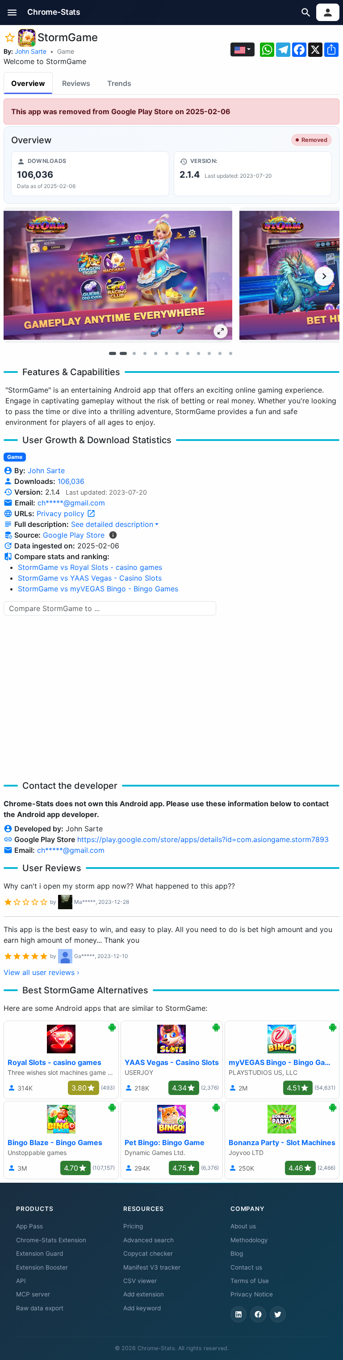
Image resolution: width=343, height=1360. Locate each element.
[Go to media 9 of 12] (198, 353)
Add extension (143, 1294)
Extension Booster (42, 1267)
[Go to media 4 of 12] (144, 353)
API (21, 1280)
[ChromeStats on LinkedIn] (238, 1314)
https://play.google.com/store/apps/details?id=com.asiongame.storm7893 (203, 839)
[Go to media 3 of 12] (134, 353)
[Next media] (324, 276)
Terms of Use (249, 1280)
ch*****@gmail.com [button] (71, 502)
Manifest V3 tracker (151, 1267)
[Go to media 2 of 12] (123, 353)
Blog (236, 1253)
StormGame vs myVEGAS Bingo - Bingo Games (98, 588)
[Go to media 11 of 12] (219, 353)
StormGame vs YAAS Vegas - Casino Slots (90, 577)
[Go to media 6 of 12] (166, 353)
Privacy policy (62, 513)
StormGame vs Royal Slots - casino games (90, 567)
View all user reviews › (41, 972)
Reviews (76, 83)
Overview (28, 83)
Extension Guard (39, 1253)
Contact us (246, 1267)
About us (243, 1226)
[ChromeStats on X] (278, 1314)
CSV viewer (140, 1280)
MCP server (33, 1294)
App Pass (29, 1226)
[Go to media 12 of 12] (230, 353)
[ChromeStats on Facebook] (258, 1314)
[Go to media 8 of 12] (187, 353)
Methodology (249, 1240)
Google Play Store (74, 534)
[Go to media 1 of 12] (112, 353)
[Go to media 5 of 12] (155, 353)
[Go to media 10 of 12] (209, 353)
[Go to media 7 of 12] (177, 353)
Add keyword (142, 1308)
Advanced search (148, 1240)
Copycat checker (148, 1253)
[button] (12, 12)
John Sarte (30, 51)
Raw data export (39, 1308)
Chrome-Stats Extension (51, 1240)
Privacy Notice (251, 1294)
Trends (119, 83)
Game (65, 51)
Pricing (133, 1226)
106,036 (71, 481)
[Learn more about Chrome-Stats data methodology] (113, 534)
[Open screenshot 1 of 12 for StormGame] (118, 274)
